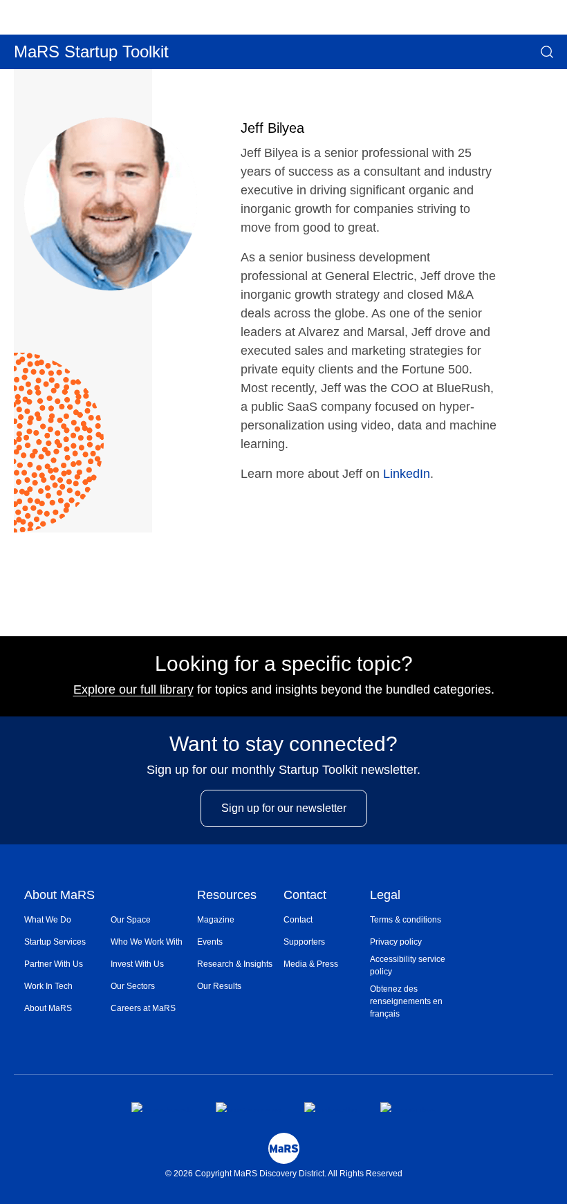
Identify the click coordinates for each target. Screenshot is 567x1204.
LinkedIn (406, 474)
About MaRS (59, 896)
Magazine (215, 920)
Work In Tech (48, 986)
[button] (547, 52)
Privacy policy (396, 942)
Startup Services (55, 942)
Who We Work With (147, 942)
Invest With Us (137, 964)
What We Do (47, 920)
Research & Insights (234, 964)
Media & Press (311, 964)
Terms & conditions (405, 920)
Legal (385, 896)
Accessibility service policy (407, 965)
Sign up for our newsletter (283, 808)
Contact (305, 896)
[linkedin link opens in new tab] (330, 1107)
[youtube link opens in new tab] (408, 1107)
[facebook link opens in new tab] (162, 1107)
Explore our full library (133, 689)
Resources (227, 896)
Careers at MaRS (143, 1008)
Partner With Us (53, 964)
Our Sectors (133, 986)
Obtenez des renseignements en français (406, 1001)
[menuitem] (67, 920)
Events (210, 942)
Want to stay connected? (283, 744)
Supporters (304, 942)
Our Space (131, 920)
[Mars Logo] (283, 1148)
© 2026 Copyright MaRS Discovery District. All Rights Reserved (283, 1173)
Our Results (219, 986)
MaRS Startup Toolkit (91, 51)
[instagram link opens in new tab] (248, 1107)
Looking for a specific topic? (284, 664)
